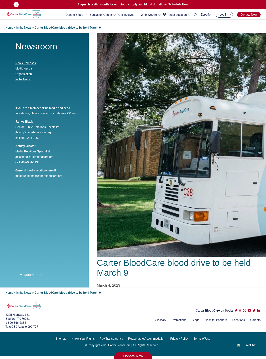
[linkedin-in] (258, 310)
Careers (255, 320)
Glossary (160, 320)
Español (206, 14)
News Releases (25, 63)
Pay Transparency (111, 338)
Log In (223, 14)
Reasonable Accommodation (146, 338)
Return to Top (33, 275)
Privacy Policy (179, 338)
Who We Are (149, 14)
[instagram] (240, 310)
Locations (238, 320)
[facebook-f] (236, 310)
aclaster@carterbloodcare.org (34, 156)
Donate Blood (74, 14)
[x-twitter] (244, 310)
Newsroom (36, 46)
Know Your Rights (83, 338)
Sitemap (61, 338)
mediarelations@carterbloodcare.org (38, 175)
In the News (23, 27)
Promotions (179, 320)
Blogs (195, 320)
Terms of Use (202, 338)
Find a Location (177, 14)
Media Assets (24, 68)
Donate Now (249, 14)
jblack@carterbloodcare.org (33, 132)
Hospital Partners (216, 320)
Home (9, 27)
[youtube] (249, 310)
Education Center (101, 14)
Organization (23, 73)
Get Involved (126, 14)
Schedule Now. (178, 4)
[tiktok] (254, 310)
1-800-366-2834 (15, 322)
